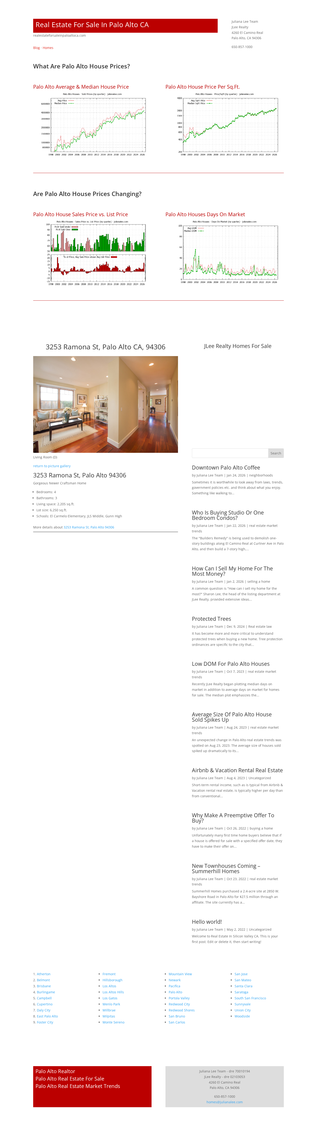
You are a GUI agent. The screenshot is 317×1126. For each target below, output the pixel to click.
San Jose (241, 974)
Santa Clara (243, 986)
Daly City (43, 1010)
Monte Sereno (113, 1022)
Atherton (44, 974)
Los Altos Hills (113, 992)
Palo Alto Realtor (55, 1071)
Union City (243, 1010)
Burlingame (46, 992)
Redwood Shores (182, 1010)
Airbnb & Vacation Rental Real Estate (237, 770)
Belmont (43, 980)
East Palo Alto (47, 1016)
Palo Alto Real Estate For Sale (70, 1078)
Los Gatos (110, 998)
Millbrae (109, 1010)
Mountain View (180, 974)
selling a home (258, 581)
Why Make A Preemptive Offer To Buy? (233, 817)
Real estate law (260, 626)
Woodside (242, 1016)
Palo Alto (175, 992)
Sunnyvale (243, 1004)
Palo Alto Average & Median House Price (81, 86)
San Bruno (177, 1016)
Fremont (109, 974)
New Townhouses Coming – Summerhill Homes (226, 868)
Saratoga (241, 992)
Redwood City (179, 1004)
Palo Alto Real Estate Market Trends (78, 1085)
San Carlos (177, 1022)
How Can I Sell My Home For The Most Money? (232, 571)
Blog (36, 47)
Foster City (45, 1022)
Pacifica (174, 986)
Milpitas (109, 1016)
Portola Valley (179, 998)
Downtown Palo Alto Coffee (226, 467)
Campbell (44, 998)
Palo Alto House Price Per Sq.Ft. (202, 86)
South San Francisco (250, 998)
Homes (48, 47)
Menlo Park (111, 1004)
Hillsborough (113, 980)
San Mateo (243, 980)
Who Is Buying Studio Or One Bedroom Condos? (228, 515)
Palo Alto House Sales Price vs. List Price (80, 214)
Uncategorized (260, 778)
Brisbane (44, 986)
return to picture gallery (52, 466)
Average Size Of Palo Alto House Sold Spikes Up (232, 717)
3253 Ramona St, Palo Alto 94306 (89, 527)
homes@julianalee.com (225, 1102)
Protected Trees (211, 618)
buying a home (261, 828)
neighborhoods (261, 475)
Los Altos (109, 986)
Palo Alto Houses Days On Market (205, 214)
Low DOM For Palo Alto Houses (231, 663)
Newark (175, 980)
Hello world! (207, 921)
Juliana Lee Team (210, 475)
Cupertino (44, 1004)
